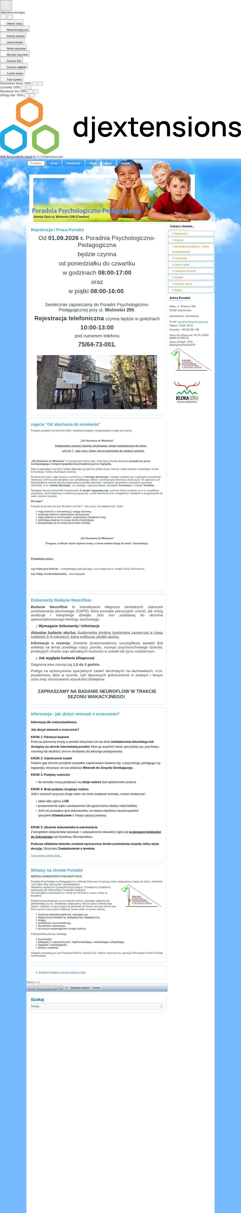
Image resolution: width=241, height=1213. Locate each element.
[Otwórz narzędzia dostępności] (6, 5)
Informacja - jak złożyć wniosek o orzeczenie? (75, 714)
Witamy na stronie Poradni (56, 870)
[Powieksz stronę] (40, 84)
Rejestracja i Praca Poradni (57, 229)
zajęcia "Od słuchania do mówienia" (65, 424)
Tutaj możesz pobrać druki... (46, 855)
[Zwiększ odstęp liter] (32, 95)
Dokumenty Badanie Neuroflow (61, 600)
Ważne (178, 290)
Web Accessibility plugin (16, 157)
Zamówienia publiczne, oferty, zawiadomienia (190, 249)
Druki (109, 163)
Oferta (92, 163)
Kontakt (125, 163)
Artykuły (178, 240)
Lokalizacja (180, 258)
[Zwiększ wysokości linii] (36, 91)
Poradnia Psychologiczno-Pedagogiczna (86, 211)
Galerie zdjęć (182, 264)
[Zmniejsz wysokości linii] (30, 91)
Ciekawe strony (183, 283)
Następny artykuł (80, 987)
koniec (96, 987)
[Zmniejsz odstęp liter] (26, 95)
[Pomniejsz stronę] (34, 84)
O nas (54, 163)
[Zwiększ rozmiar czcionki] (29, 87)
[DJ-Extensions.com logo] (120, 153)
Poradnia (36, 163)
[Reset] (3, 16)
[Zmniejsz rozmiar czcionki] (23, 87)
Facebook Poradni (185, 270)
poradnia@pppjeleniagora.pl (193, 321)
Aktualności (181, 233)
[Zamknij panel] (10, 17)
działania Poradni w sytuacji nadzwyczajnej (62, 972)
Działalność (73, 163)
